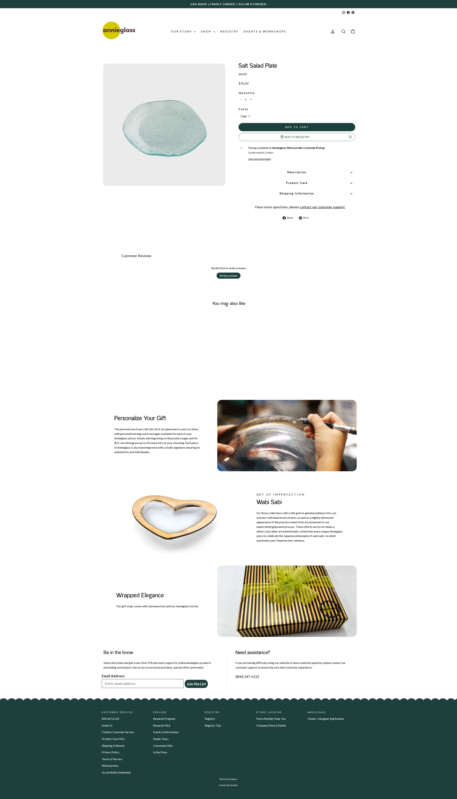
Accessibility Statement (116, 772)
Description (296, 172)
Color (243, 109)
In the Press (160, 752)
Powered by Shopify (228, 785)
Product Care (297, 183)
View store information (259, 159)
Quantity (246, 92)
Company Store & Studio (271, 725)
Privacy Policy (110, 752)
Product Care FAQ (113, 738)
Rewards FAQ (161, 725)
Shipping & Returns (113, 745)
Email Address (113, 676)
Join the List (196, 684)
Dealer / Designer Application (326, 718)
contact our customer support (322, 207)
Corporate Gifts (163, 745)
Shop (206, 31)
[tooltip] (350, 137)
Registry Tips (213, 725)
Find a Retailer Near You (271, 718)
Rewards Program (164, 718)
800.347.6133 (110, 718)
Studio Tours (161, 738)
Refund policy (110, 765)
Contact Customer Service (118, 732)
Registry (229, 31)
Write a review (228, 275)
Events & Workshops (265, 31)
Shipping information (297, 194)
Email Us (107, 725)
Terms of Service (112, 759)
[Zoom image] (164, 125)
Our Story (182, 31)
